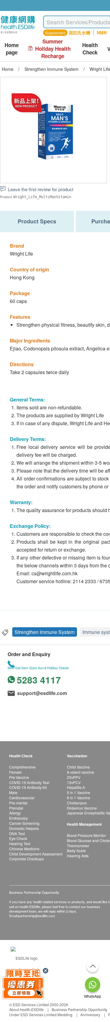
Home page (12, 49)
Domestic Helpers (24, 828)
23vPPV (73, 777)
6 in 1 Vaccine (78, 797)
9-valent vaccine (80, 772)
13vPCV (74, 782)
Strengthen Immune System (45, 631)
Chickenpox (77, 802)
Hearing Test (19, 843)
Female (15, 772)
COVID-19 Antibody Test (29, 782)
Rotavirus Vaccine (82, 807)
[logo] (18, 33)
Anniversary (90, 1014)
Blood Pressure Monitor (86, 835)
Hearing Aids (78, 855)
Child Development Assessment (35, 853)
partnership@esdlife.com (36, 915)
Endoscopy (18, 818)
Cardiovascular (22, 797)
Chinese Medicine (24, 848)
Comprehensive (22, 766)
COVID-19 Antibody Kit (28, 787)
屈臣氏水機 (79, 32)
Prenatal (16, 807)
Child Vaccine (78, 766)
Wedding (64, 1014)
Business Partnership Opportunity (79, 1009)
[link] (24, 957)
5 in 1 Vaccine (78, 792)
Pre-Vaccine (19, 777)
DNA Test (17, 833)
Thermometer (78, 845)
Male (13, 792)
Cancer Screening (24, 823)
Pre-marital (18, 802)
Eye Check (18, 838)
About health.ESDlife (26, 1009)
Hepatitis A (76, 787)
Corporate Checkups (26, 858)
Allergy (15, 812)
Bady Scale (76, 850)
